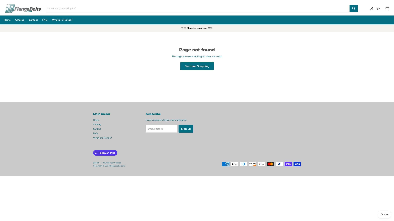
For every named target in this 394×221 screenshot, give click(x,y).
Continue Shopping (197, 66)
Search (96, 162)
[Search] (354, 8)
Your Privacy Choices (112, 162)
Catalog (19, 20)
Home (7, 20)
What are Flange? (62, 20)
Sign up (186, 129)
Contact (33, 20)
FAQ (44, 20)
